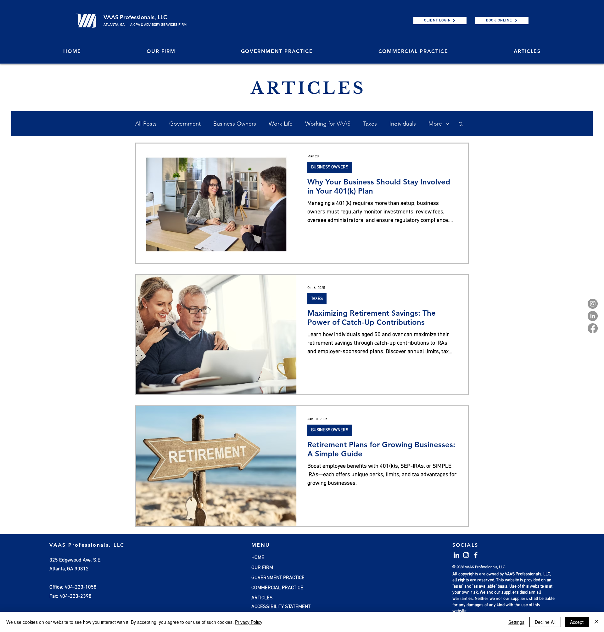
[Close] (596, 622)
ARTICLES (262, 598)
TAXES (317, 299)
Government (185, 123)
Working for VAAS (327, 123)
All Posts (146, 123)
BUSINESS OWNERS (329, 167)
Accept (577, 622)
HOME (257, 558)
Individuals (402, 123)
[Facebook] (593, 328)
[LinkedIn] (593, 316)
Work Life (281, 123)
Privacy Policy (248, 622)
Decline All (545, 622)
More (435, 123)
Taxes (370, 123)
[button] (161, 51)
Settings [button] (516, 622)
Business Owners (234, 123)
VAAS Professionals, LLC (135, 17)
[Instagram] (593, 304)
